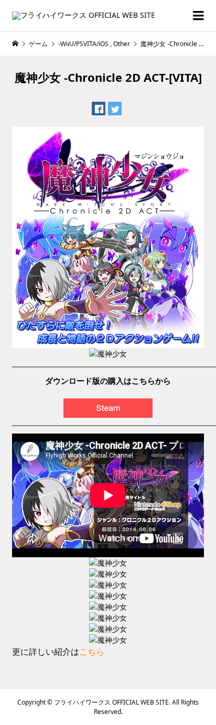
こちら (91, 651)
